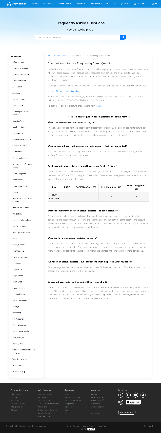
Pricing (94, 394)
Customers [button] (48, 4)
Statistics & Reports (20, 300)
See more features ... (45, 413)
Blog (66, 410)
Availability (15, 400)
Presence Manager (20, 257)
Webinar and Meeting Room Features (23, 351)
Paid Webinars (18, 251)
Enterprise (111, 4)
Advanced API (70, 407)
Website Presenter (19, 359)
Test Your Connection (73, 400)
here (99, 105)
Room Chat (17, 282)
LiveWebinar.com (16, 4)
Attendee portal (44, 416)
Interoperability (17, 407)
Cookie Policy (88, 426)
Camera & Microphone (21, 139)
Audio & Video (18, 105)
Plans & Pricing (66, 4)
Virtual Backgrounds (20, 331)
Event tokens (17, 179)
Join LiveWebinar (127, 412)
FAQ (49, 55)
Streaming (16, 312)
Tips (66, 413)
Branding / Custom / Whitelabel (20, 113)
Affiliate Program (19, 80)
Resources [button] (95, 4)
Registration (17, 269)
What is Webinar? (18, 394)
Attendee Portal (18, 99)
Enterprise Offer (97, 397)
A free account (18, 62)
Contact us (95, 413)
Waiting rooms (18, 343)
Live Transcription (19, 226)
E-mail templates (19, 173)
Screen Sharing (18, 288)
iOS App (14, 410)
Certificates (17, 152)
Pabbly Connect (18, 244)
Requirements (18, 275)
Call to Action (17, 133)
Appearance (17, 87)
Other (14, 238)
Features (35, 4)
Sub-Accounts (18, 319)
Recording (16, 263)
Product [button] (81, 4)
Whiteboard (17, 365)
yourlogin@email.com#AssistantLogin (64, 91)
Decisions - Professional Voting (22, 166)
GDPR (83, 429)
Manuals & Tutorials (72, 397)
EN (156, 4)
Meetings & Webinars (21, 232)
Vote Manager (18, 337)
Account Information (20, 74)
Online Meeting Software (47, 410)
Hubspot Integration (20, 207)
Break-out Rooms (19, 127)
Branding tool (43, 397)
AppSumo (16, 93)
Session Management (21, 294)
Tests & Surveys (19, 325)
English (150, 426)
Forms (15, 192)
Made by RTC (97, 400)
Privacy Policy (102, 426)
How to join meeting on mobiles (22, 200)
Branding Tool (18, 121)
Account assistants (20, 68)
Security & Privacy (18, 403)
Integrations (17, 214)
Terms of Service (72, 426)
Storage (15, 306)
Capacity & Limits (19, 145)
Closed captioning (19, 158)
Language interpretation (22, 220)
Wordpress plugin (19, 371)
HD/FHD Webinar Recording (48, 403)
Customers (95, 403)
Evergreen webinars (20, 186)
